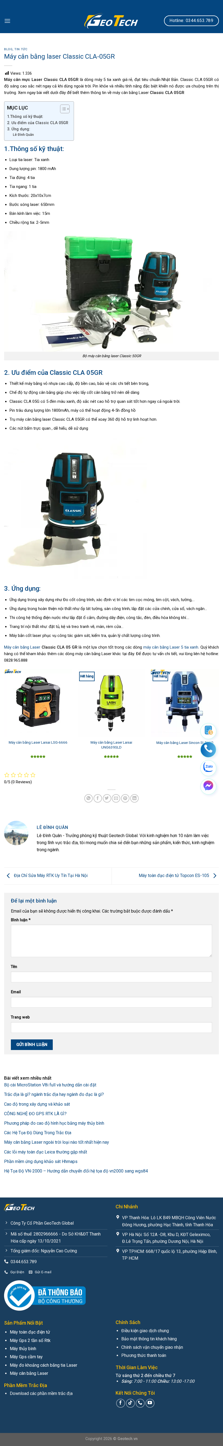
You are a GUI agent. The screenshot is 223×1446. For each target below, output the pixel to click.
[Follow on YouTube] (149, 1403)
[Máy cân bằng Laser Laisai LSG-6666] (38, 703)
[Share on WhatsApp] (88, 798)
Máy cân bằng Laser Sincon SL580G (184, 742)
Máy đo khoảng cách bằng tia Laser (43, 1365)
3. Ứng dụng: (19, 129)
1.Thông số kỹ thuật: (25, 116)
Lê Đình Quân (23, 135)
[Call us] (140, 1403)
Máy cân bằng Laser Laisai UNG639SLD (111, 744)
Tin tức (20, 49)
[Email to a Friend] (116, 798)
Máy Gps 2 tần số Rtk (30, 1340)
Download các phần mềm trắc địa (41, 1393)
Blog (8, 49)
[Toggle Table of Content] (62, 109)
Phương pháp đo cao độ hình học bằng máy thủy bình (54, 1123)
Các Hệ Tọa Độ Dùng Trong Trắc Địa (37, 1132)
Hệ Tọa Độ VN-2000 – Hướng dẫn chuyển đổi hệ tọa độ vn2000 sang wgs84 (76, 1171)
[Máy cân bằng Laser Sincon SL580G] (185, 703)
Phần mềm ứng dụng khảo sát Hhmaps (41, 1161)
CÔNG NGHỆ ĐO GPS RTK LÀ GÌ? (35, 1113)
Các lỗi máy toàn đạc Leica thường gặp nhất (45, 1152)
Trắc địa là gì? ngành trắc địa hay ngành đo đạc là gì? (54, 1094)
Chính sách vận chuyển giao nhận (152, 1347)
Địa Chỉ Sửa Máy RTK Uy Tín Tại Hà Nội (51, 875)
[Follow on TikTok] (130, 1403)
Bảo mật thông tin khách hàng (149, 1338)
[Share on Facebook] (98, 798)
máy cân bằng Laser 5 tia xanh (171, 647)
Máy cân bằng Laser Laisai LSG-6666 (38, 742)
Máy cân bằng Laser (22, 647)
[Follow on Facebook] (120, 1403)
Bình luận (20, 920)
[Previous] (4, 720)
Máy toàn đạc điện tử (30, 1332)
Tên (14, 966)
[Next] (219, 720)
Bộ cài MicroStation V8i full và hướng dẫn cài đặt (50, 1084)
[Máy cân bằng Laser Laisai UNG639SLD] (111, 703)
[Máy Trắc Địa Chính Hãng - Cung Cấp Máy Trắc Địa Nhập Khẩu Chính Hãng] (111, 20)
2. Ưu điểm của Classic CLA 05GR (37, 123)
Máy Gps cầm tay (26, 1356)
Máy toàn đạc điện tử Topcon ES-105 (174, 875)
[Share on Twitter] (107, 798)
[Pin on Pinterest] (125, 798)
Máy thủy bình (23, 1348)
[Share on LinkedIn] (134, 798)
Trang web (20, 1017)
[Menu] (7, 20)
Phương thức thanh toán (143, 1355)
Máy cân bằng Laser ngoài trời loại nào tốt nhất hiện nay (56, 1142)
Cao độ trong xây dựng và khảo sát (37, 1104)
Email (16, 992)
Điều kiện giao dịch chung (145, 1330)
